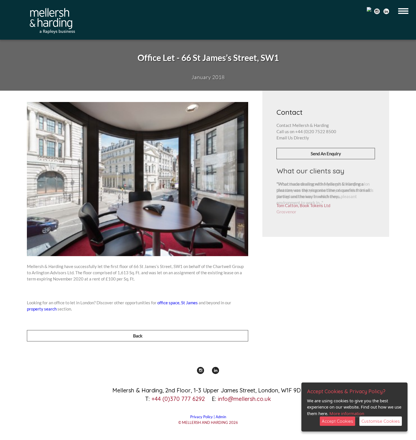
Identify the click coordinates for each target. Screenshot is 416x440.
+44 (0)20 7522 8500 (315, 131)
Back (137, 335)
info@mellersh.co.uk (244, 398)
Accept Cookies (337, 421)
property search (42, 308)
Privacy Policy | (203, 417)
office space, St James (177, 302)
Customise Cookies (380, 421)
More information (346, 413)
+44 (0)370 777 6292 (178, 398)
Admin (221, 417)
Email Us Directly (292, 137)
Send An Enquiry (326, 153)
